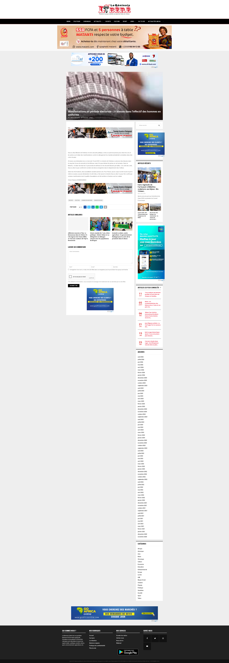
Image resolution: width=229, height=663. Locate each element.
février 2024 (141, 435)
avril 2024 (140, 430)
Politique (70, 108)
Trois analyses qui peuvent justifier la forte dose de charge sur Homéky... (153, 294)
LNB (139, 577)
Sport (139, 595)
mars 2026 (141, 370)
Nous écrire (119, 640)
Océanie (140, 582)
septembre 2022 (142, 479)
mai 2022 (140, 490)
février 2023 (141, 466)
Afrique (140, 548)
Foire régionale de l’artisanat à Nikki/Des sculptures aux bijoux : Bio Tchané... (148, 188)
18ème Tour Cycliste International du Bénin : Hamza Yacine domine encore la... (152, 315)
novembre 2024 (142, 411)
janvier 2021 (141, 531)
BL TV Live (141, 21)
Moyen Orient (142, 580)
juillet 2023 (141, 453)
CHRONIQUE (87, 21)
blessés (71, 200)
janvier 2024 (141, 437)
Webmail (118, 643)
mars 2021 (141, 526)
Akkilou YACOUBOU (75, 117)
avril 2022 (140, 492)
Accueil (91, 635)
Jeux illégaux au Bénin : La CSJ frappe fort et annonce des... (153, 325)
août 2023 (140, 450)
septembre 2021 (142, 510)
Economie (141, 564)
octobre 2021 (142, 508)
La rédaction (93, 640)
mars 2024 (141, 432)
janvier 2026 (141, 375)
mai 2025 (140, 396)
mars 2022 (141, 495)
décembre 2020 (142, 534)
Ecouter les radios (121, 635)
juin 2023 (140, 456)
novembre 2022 (142, 474)
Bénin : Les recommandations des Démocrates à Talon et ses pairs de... (152, 304)
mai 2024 (140, 427)
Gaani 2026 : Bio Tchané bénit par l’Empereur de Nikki (143, 215)
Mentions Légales (94, 643)
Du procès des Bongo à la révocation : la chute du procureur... (154, 216)
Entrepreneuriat (142, 569)
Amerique (141, 551)
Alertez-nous (120, 638)
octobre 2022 (142, 477)
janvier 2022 (141, 500)
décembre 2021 (142, 503)
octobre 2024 (142, 414)
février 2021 (141, 529)
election (77, 200)
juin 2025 (140, 393)
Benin (139, 556)
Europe (140, 572)
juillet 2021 (141, 516)
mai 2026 (140, 364)
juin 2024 (140, 424)
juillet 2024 (141, 422)
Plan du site (92, 648)
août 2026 (140, 357)
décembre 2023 (142, 440)
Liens (132, 21)
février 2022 (141, 497)
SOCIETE (108, 21)
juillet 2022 (141, 484)
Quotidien (140, 590)
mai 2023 (140, 458)
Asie (139, 554)
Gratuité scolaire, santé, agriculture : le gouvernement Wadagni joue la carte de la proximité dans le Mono (122, 236)
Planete (140, 585)
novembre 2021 (142, 505)
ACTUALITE (97, 21)
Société (140, 593)
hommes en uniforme (87, 200)
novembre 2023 (142, 443)
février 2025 (141, 403)
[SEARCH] (159, 125)
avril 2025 (140, 398)
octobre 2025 (142, 383)
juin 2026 (140, 362)
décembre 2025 (142, 378)
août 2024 (140, 419)
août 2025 (140, 388)
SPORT (125, 21)
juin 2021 (140, 518)
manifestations (98, 200)
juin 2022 (140, 487)
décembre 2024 (142, 409)
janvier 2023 (141, 469)
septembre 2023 (142, 448)
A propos (92, 638)
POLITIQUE (77, 21)
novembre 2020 (142, 536)
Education (141, 567)
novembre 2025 (142, 380)
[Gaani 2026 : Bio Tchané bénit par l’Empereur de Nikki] (143, 207)
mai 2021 (140, 521)
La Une (140, 574)
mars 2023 (141, 464)
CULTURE (117, 21)
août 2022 (140, 482)
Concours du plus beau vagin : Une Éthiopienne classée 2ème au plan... (152, 343)
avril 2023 (140, 461)
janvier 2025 (141, 406)
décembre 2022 (142, 471)
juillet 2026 (141, 359)
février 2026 (141, 372)
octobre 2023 (142, 445)
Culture (140, 561)
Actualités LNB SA (154, 21)
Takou (139, 598)
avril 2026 (140, 367)
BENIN (68, 21)
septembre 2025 (142, 385)
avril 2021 (140, 523)
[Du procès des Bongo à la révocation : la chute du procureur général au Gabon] (155, 207)
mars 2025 (141, 401)
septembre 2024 (142, 417)
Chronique (141, 559)
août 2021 (140, 513)
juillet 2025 (141, 390)
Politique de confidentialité (97, 645)
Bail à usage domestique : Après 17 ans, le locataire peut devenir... (152, 334)
